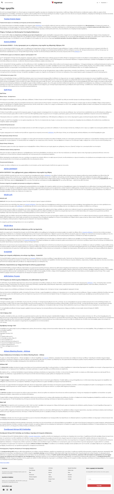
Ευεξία (50, 481)
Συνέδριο (69, 479)
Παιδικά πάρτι (70, 470)
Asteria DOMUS (10, 42)
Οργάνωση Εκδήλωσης (9, 2)
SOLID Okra (8, 225)
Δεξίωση (50, 476)
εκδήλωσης (20, 206)
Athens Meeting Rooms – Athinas (17, 351)
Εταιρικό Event (52, 479)
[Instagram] (7, 489)
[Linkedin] (11, 489)
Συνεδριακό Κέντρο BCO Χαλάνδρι (17, 429)
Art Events (51, 468)
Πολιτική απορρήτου (33, 476)
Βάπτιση (50, 472)
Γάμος (50, 474)
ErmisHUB (8, 252)
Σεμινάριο (70, 474)
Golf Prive (8, 90)
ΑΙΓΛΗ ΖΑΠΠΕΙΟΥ (10, 169)
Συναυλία (70, 476)
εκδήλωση (77, 51)
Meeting (50, 470)
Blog (30, 472)
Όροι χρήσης (31, 479)
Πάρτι (69, 472)
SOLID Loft (8, 195)
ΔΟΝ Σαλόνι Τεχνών (12, 276)
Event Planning (32, 470)
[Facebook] (3, 489)
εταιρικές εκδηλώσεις (30, 204)
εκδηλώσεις (51, 132)
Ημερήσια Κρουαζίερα (72, 468)
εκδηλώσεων (38, 25)
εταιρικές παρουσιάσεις (35, 436)
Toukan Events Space (12, 19)
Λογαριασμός (103, 2)
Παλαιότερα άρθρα (4, 462)
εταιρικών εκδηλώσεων (30, 240)
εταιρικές (32, 258)
